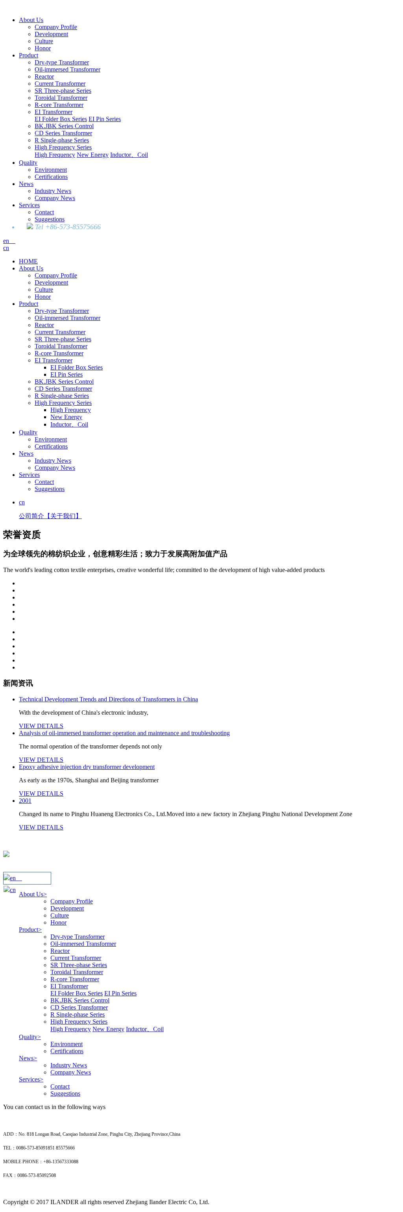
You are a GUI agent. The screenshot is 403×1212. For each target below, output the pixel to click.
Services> (31, 1079)
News (26, 183)
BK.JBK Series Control (64, 126)
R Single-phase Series (62, 140)
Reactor (44, 76)
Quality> (30, 1037)
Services (29, 205)
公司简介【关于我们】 (50, 516)
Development (51, 34)
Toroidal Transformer (61, 97)
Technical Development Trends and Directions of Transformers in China (108, 699)
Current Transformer (60, 83)
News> (28, 1058)
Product (28, 55)
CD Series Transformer (63, 133)
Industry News (53, 191)
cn (6, 248)
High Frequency (55, 154)
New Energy (93, 154)
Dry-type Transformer (62, 62)
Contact (44, 212)
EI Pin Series (105, 119)
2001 (25, 800)
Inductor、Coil (129, 154)
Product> (30, 929)
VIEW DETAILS (41, 726)
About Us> (33, 894)
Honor (43, 48)
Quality (28, 162)
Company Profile (56, 27)
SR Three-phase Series (63, 90)
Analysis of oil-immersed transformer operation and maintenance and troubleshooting (124, 733)
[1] (209, 583)
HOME (28, 261)
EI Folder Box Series (61, 119)
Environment (51, 169)
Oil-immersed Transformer (67, 69)
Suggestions (50, 219)
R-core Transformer (59, 104)
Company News (55, 198)
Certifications (51, 176)
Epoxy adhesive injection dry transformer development (87, 766)
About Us (31, 20)
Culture (44, 41)
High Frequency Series (63, 147)
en (9, 240)
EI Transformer (53, 112)
